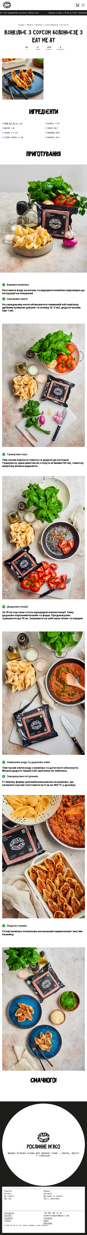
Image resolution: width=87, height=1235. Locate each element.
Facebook (8, 1218)
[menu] (83, 5)
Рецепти (8, 1191)
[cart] (78, 5)
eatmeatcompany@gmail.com (56, 1215)
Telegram (48, 1218)
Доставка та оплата (53, 1196)
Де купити (9, 1196)
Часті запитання (51, 1198)
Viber (46, 1220)
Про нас (8, 1198)
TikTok (7, 1220)
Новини (47, 1191)
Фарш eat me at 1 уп (13, 123)
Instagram (9, 1213)
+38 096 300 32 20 (53, 1213)
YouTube (8, 1215)
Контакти (48, 1193)
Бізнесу (8, 1193)
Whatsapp (48, 1223)
